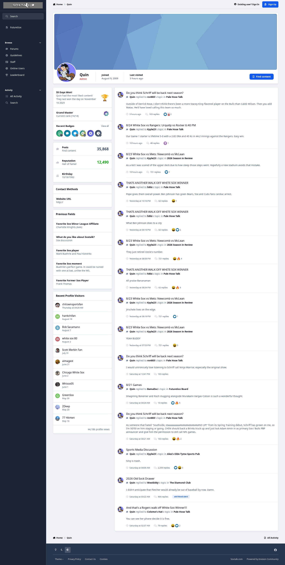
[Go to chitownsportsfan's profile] (57, 305)
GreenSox (68, 395)
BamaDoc (152, 389)
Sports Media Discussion (141, 450)
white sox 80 (69, 338)
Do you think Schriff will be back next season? (154, 93)
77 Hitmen (68, 417)
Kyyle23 (151, 129)
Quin (132, 96)
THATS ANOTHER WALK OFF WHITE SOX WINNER (157, 183)
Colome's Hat (154, 511)
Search (14, 16)
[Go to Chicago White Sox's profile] (57, 373)
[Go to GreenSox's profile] (57, 396)
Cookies (104, 559)
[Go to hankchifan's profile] (57, 316)
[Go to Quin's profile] (120, 95)
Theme (58, 559)
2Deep (66, 406)
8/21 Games (134, 385)
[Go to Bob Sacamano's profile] (57, 327)
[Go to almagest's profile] (57, 361)
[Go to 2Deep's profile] (57, 407)
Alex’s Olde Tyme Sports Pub (183, 453)
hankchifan (69, 316)
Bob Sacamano (71, 327)
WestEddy (152, 482)
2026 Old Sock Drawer (140, 478)
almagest (67, 361)
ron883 (151, 96)
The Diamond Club (180, 482)
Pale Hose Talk (174, 96)
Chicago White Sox (73, 372)
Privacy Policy (74, 559)
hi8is (149, 187)
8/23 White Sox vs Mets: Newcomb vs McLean (155, 154)
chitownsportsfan (72, 304)
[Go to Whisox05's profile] (57, 384)
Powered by (262, 559)
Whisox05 (68, 383)
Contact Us (90, 559)
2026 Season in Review (180, 158)
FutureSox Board (178, 389)
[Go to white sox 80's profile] (57, 339)
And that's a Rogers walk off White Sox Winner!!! (156, 507)
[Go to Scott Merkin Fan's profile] (57, 350)
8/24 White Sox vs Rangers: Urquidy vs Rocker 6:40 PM (161, 125)
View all (105, 126)
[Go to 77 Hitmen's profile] (57, 418)
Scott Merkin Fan (72, 350)
